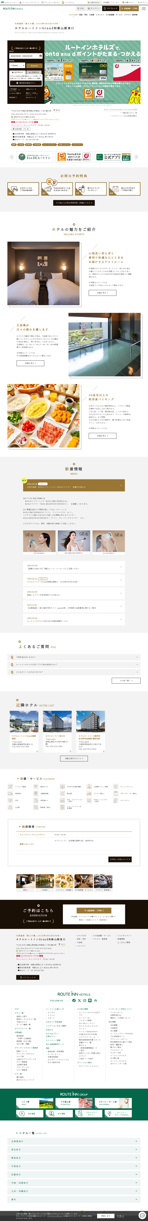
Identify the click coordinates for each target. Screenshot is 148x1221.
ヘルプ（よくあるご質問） (57, 1026)
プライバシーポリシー (119, 1039)
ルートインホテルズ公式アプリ (89, 1013)
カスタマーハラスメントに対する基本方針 (58, 1060)
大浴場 (91, 15)
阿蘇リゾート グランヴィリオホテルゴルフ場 (25, 1054)
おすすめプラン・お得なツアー (53, 1035)
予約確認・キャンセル (111, 2)
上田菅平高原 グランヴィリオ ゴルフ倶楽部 (22, 1067)
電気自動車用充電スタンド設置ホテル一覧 (90, 1041)
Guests (11, 61)
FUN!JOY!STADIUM (88, 1034)
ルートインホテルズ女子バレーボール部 (118, 1062)
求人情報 (113, 1031)
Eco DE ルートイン (87, 1023)
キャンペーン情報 (53, 1040)
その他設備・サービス (114, 15)
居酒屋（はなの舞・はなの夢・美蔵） (24, 1042)
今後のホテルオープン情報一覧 (23, 1023)
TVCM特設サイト (117, 1036)
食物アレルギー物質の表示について (89, 1054)
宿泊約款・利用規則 (56, 1051)
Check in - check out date (18, 51)
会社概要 (113, 1025)
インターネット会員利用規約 (54, 1055)
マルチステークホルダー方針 (116, 1051)
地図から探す (21, 1016)
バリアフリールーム (87, 1037)
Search (34, 66)
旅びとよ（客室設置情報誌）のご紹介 (88, 1048)
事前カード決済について (120, 1018)
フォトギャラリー (124, 935)
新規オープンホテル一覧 (26, 1019)
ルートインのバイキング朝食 (85, 1019)
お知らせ (49, 1030)
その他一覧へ (125, 680)
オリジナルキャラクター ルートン (89, 1027)
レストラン (100, 15)
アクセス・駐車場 (130, 15)
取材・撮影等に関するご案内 (116, 1045)
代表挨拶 (113, 1028)
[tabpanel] (92, 72)
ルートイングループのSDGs (121, 1033)
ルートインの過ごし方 (55, 1009)
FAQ (82, 8)
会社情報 (112, 1022)
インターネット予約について (120, 1009)
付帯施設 (18, 1032)
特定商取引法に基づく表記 (121, 1042)
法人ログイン (142, 2)
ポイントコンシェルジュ (89, 1066)
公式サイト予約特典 (54, 1022)
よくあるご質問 (123, 942)
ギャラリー (95, 8)
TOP (17, 1009)
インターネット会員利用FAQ (116, 1013)
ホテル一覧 (19, 1013)
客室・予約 (83, 15)
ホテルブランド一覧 (23, 1028)
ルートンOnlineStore (88, 1031)
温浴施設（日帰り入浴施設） (24, 1037)
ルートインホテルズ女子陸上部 (118, 1056)
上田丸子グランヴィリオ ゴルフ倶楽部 (26, 1060)
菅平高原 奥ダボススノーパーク (25, 1078)
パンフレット (112, 8)
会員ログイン (130, 2)
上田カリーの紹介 (86, 1058)
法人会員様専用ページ (55, 1044)
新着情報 (121, 939)
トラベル (51, 1015)
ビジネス (51, 1012)
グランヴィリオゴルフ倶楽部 (26, 1048)
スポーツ (51, 1018)
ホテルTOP (73, 15)
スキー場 (18, 1074)
